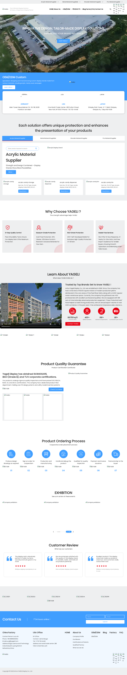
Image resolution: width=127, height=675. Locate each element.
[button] (53, 531)
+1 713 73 (38, 641)
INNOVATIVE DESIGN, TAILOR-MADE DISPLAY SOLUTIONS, (63, 28)
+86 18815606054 (12, 639)
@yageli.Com (13, 641)
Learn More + (63, 41)
